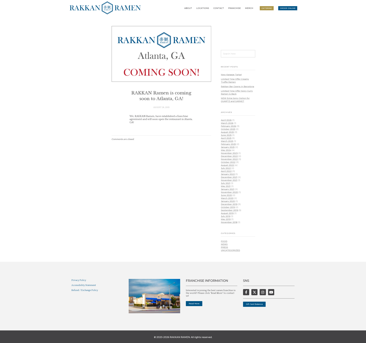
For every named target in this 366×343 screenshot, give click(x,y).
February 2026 (228, 126)
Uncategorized (230, 250)
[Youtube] (271, 292)
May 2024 (226, 150)
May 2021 (226, 186)
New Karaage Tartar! (231, 74)
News (224, 244)
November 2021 (229, 180)
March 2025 (227, 141)
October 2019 (228, 207)
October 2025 (228, 129)
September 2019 (229, 210)
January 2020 (228, 201)
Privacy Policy (78, 280)
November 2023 (229, 153)
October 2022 (228, 162)
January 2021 (227, 189)
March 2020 (227, 198)
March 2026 (227, 123)
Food (224, 241)
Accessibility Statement (83, 285)
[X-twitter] (254, 292)
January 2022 (228, 174)
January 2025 (228, 147)
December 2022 (229, 156)
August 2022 (227, 165)
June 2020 (226, 195)
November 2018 (229, 222)
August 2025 (227, 132)
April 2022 (226, 171)
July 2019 (225, 216)
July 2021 (225, 183)
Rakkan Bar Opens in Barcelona (237, 86)
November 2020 (229, 192)
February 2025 (228, 144)
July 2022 (226, 168)
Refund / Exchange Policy (84, 290)
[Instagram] (263, 292)
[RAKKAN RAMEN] (105, 8)
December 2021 (229, 177)
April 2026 (226, 120)
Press (224, 247)
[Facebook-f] (246, 292)
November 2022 (229, 159)
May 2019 (226, 219)
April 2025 (226, 138)
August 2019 (227, 213)
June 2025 (226, 135)
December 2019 (229, 204)
